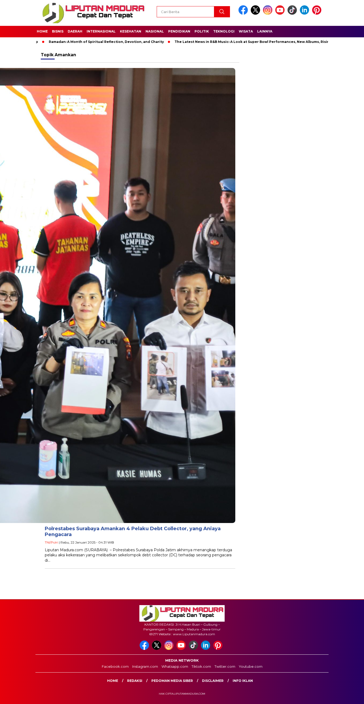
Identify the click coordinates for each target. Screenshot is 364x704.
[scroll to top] (348, 695)
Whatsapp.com (174, 666)
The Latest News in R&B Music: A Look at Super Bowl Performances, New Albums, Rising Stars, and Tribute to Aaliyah (256, 42)
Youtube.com (250, 666)
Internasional (101, 31)
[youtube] (280, 13)
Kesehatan (130, 31)
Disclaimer (213, 681)
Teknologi (223, 31)
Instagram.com (145, 666)
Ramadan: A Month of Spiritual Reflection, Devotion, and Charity (83, 42)
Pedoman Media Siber (172, 681)
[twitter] (256, 13)
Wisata (246, 31)
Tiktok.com (201, 666)
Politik (202, 31)
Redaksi (134, 681)
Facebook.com (115, 666)
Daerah (75, 31)
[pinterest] (317, 13)
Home (42, 31)
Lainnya (264, 31)
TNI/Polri (51, 542)
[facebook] (244, 13)
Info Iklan (243, 681)
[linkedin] (305, 13)
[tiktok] (293, 13)
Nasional (154, 31)
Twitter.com (225, 666)
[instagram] (268, 13)
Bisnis (57, 31)
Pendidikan (179, 31)
